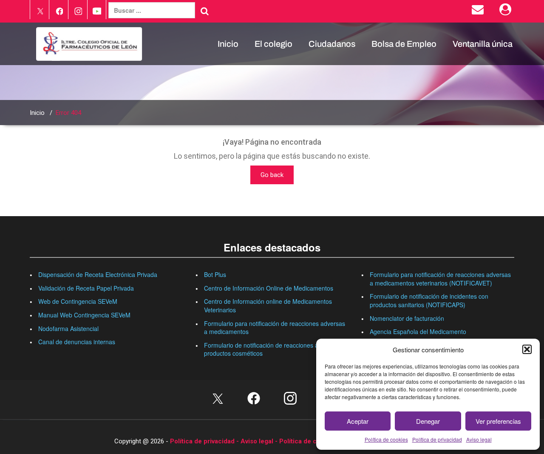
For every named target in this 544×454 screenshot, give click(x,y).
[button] (527, 349)
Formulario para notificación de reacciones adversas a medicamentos (274, 327)
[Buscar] (204, 11)
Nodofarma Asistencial (68, 328)
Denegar (428, 421)
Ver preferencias (498, 421)
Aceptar (357, 421)
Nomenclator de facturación (407, 318)
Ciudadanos (332, 43)
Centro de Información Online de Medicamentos (268, 288)
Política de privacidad (437, 439)
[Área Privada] (506, 11)
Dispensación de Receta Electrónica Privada (97, 274)
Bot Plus (215, 274)
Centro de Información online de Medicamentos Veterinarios (268, 305)
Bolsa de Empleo (403, 43)
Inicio (228, 43)
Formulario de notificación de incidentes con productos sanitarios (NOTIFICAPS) (429, 300)
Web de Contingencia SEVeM (77, 301)
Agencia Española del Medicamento (418, 331)
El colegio (273, 43)
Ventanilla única (483, 43)
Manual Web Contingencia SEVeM (84, 315)
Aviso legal (479, 439)
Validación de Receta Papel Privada (86, 288)
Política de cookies (386, 439)
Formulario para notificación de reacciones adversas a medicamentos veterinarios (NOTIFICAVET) (440, 278)
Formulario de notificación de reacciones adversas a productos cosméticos (274, 349)
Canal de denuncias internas (76, 341)
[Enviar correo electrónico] (479, 11)
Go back (272, 175)
